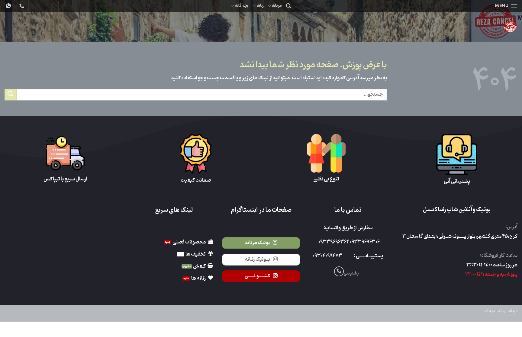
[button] (506, 6)
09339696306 (364, 242)
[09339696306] (8, 6)
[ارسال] (11, 94)
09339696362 (333, 242)
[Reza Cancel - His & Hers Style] (463, 27)
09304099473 (327, 256)
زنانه (260, 6)
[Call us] (339, 271)
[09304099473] (21, 6)
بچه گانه (241, 6)
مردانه (277, 6)
